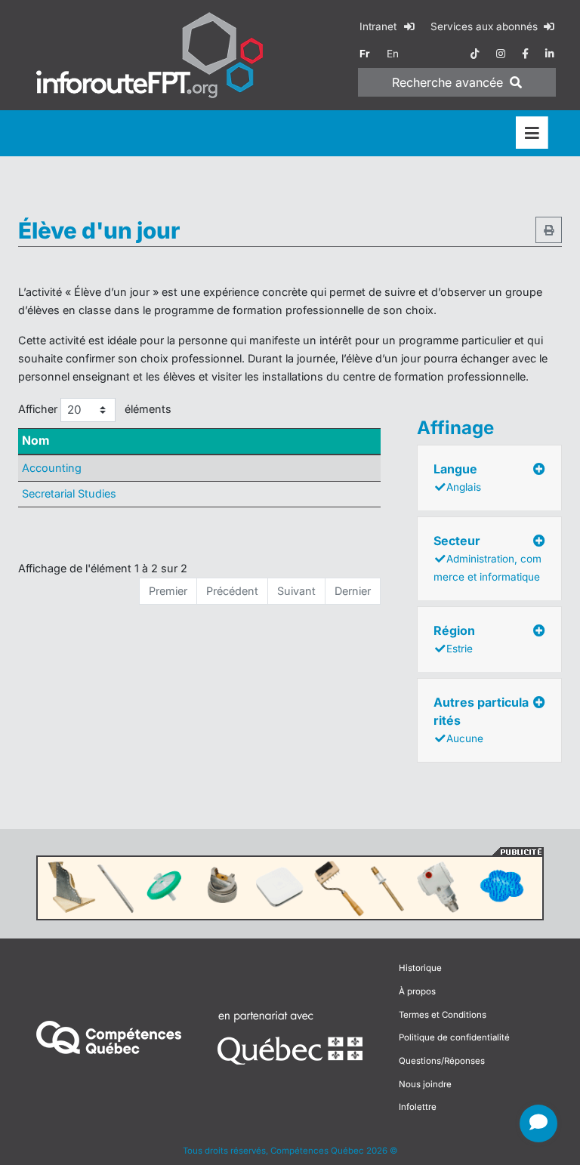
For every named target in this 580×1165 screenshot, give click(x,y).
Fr (364, 54)
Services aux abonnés (485, 26)
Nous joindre (425, 1084)
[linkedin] (549, 53)
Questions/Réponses (442, 1061)
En (393, 54)
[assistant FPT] (538, 1123)
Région (454, 639)
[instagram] (500, 53)
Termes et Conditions (442, 1014)
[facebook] (525, 53)
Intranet (379, 26)
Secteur (487, 558)
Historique (420, 968)
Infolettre (418, 1107)
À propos (417, 991)
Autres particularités (481, 719)
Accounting (52, 467)
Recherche (447, 82)
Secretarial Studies (69, 493)
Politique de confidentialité (454, 1037)
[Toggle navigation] (532, 133)
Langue (457, 477)
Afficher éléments (94, 408)
